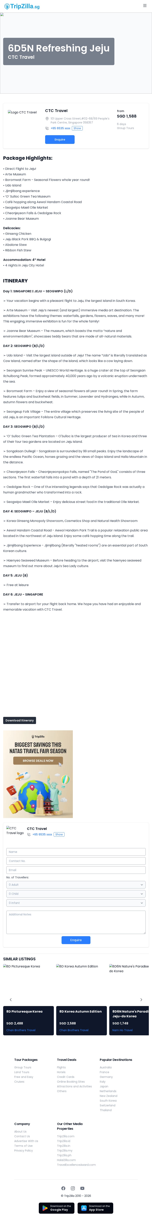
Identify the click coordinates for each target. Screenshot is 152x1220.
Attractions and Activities (74, 1086)
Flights (61, 1067)
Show (77, 128)
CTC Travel (56, 110)
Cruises (19, 1082)
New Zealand (108, 1096)
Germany (106, 1077)
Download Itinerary (20, 720)
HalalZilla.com (66, 1160)
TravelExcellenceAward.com (76, 1165)
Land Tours (21, 1072)
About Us (20, 1132)
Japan (104, 1086)
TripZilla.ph (64, 1155)
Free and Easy (23, 1077)
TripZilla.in (63, 1146)
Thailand (106, 1110)
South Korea (108, 1101)
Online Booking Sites (71, 1082)
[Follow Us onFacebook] (63, 1188)
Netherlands (108, 1091)
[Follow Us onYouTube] (82, 1188)
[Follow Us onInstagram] (72, 1188)
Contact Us (22, 1136)
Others (61, 1091)
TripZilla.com (65, 1136)
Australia (106, 1067)
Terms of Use (23, 1146)
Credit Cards (65, 1077)
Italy (102, 1082)
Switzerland (107, 1105)
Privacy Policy (23, 1151)
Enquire (60, 140)
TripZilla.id (63, 1141)
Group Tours (22, 1067)
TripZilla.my (64, 1151)
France (104, 1072)
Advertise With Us (26, 1141)
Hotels (61, 1072)
